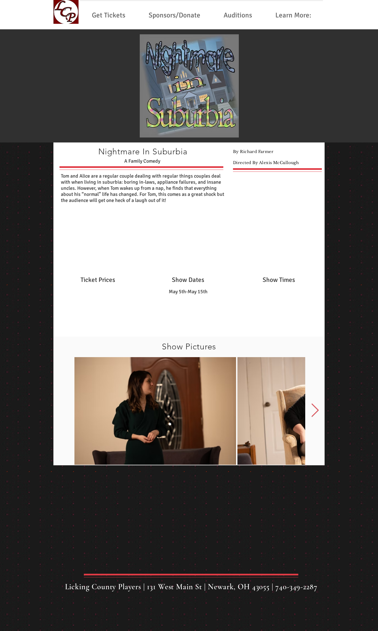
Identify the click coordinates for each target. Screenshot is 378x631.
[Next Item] (315, 410)
